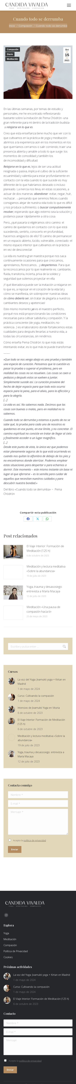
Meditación (12, 59)
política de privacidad (35, 840)
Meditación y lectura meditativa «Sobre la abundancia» (46, 568)
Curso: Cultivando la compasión (36, 695)
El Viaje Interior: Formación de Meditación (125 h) (45, 548)
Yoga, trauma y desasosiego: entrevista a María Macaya (44, 589)
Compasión (12, 49)
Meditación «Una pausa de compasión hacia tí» (43, 609)
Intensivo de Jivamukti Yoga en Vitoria (39, 707)
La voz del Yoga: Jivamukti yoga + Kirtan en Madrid (42, 681)
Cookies (8, 957)
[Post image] (13, 552)
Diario (10, 54)
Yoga (6, 933)
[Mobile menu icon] (68, 5)
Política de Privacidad (16, 951)
